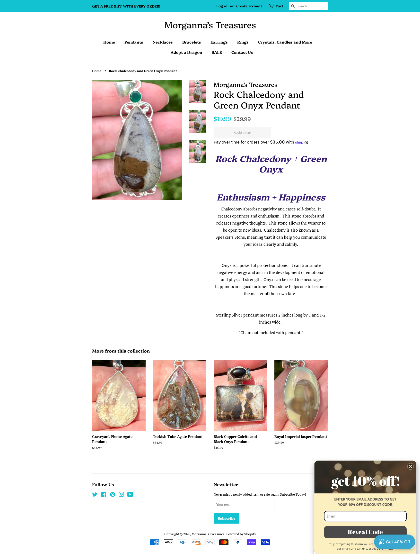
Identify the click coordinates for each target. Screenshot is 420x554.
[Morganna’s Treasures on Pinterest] (112, 495)
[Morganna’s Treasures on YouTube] (130, 495)
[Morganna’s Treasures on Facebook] (103, 495)
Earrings (219, 42)
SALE (217, 52)
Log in (222, 5)
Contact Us (242, 52)
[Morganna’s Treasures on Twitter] (94, 495)
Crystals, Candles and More (285, 42)
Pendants (133, 42)
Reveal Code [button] (365, 532)
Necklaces (163, 42)
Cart (279, 5)
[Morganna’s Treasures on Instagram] (121, 495)
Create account (249, 5)
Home (109, 42)
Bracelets (191, 42)
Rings (243, 42)
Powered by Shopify (241, 534)
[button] (410, 466)
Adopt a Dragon (186, 52)
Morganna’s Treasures (210, 24)
